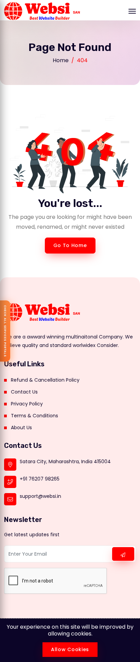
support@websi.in (40, 496)
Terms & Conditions (34, 415)
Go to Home (70, 245)
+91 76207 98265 (39, 478)
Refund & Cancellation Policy (45, 380)
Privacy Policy (27, 403)
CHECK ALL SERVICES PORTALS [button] (5, 331)
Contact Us (24, 391)
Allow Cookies (70, 649)
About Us (21, 427)
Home (61, 60)
